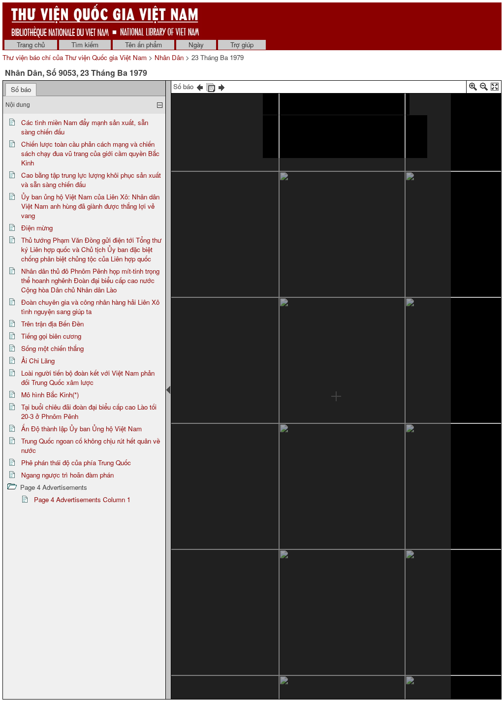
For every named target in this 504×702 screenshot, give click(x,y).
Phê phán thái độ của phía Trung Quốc (76, 462)
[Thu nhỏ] (483, 88)
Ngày (196, 44)
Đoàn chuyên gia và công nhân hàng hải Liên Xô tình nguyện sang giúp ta (90, 306)
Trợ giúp (241, 44)
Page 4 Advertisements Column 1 (82, 499)
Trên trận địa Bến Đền (52, 323)
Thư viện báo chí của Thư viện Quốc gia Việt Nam (74, 57)
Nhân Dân (169, 57)
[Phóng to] (473, 88)
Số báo (21, 89)
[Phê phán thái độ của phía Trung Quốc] (345, 346)
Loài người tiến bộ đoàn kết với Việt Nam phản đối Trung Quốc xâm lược (88, 377)
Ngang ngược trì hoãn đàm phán (67, 474)
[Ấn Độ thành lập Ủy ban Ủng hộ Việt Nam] (336, 103)
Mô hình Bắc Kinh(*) (50, 394)
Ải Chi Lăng (38, 360)
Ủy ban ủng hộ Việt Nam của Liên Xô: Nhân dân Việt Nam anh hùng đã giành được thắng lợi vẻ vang (90, 206)
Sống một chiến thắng (52, 348)
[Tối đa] (494, 88)
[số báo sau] (221, 86)
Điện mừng (37, 227)
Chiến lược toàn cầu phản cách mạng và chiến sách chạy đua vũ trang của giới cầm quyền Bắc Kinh (90, 153)
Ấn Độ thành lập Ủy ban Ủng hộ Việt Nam (81, 428)
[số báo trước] (199, 86)
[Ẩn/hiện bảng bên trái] (168, 390)
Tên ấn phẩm (143, 44)
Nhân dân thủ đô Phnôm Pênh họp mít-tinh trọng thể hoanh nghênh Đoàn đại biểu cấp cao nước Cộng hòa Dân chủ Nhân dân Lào (90, 280)
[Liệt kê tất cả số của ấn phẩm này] (210, 86)
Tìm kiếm (84, 44)
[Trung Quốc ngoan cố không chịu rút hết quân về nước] (345, 175)
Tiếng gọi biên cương (51, 336)
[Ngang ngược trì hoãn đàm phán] (345, 492)
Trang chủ (31, 44)
